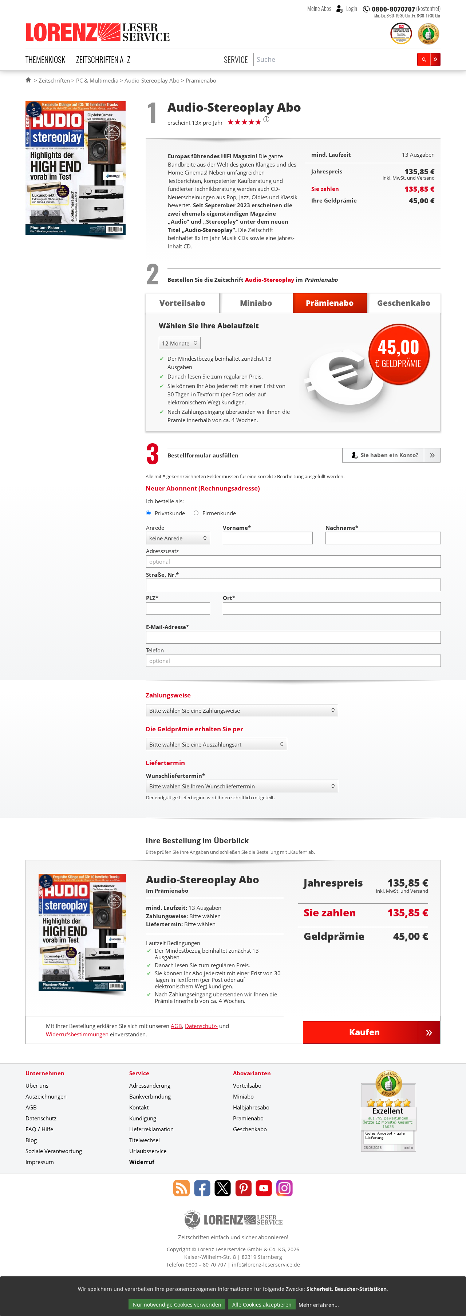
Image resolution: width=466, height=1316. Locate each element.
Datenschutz (40, 1118)
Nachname (341, 527)
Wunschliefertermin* (175, 775)
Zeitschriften (54, 80)
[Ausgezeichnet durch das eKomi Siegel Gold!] (428, 34)
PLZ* (152, 597)
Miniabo (243, 1096)
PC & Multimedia (97, 80)
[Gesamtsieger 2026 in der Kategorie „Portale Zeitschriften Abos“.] (401, 34)
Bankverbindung (150, 1096)
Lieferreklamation (151, 1129)
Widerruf (141, 1161)
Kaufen (364, 1032)
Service (236, 59)
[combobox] (335, 59)
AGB (176, 1025)
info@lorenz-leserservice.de (266, 1264)
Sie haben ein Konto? (388, 455)
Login (351, 8)
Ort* (229, 597)
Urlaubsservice (147, 1151)
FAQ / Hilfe (39, 1129)
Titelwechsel (144, 1140)
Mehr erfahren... (319, 1304)
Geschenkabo (250, 1129)
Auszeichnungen (46, 1096)
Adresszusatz (162, 551)
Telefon (155, 650)
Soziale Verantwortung (53, 1151)
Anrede (155, 527)
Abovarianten (252, 1073)
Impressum (39, 1161)
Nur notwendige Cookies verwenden (177, 1304)
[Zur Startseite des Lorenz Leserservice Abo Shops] (98, 32)
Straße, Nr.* (162, 574)
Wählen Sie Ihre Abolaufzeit (209, 325)
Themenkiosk (45, 59)
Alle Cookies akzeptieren (262, 1304)
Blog (31, 1140)
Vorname (237, 527)
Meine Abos (319, 8)
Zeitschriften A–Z (103, 59)
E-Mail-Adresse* (167, 627)
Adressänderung (149, 1085)
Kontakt (139, 1107)
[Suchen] (429, 59)
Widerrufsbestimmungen (77, 1034)
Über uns (36, 1085)
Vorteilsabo (247, 1085)
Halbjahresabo (251, 1107)
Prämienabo (248, 1118)
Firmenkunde (219, 513)
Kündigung (142, 1118)
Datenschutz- (201, 1025)
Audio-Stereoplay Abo (152, 80)
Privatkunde (170, 513)
